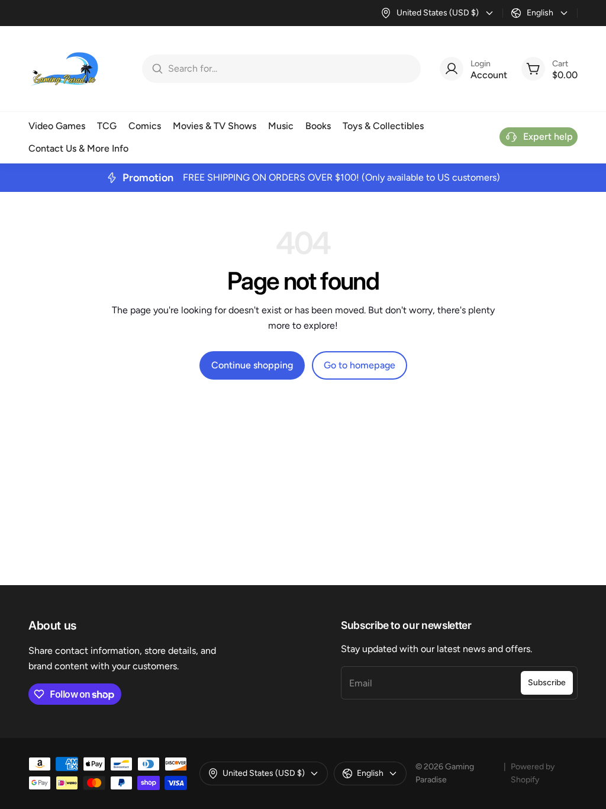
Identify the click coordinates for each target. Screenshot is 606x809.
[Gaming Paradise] (63, 68)
